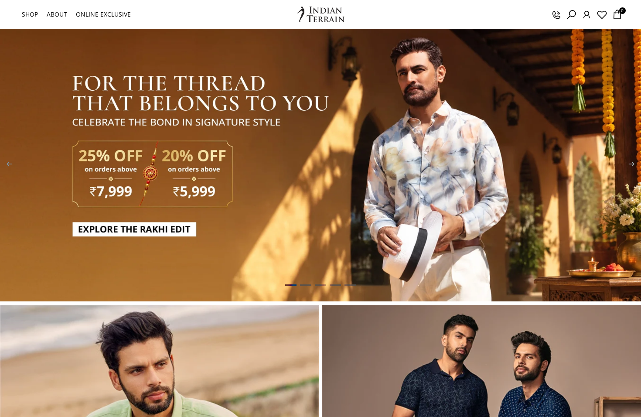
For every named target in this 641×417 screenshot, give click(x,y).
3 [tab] (320, 284)
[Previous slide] (9, 165)
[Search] (571, 14)
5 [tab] (350, 284)
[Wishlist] (601, 14)
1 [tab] (291, 284)
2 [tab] (305, 284)
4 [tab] (335, 284)
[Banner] (320, 165)
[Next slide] (631, 165)
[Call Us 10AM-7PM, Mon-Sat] (556, 14)
